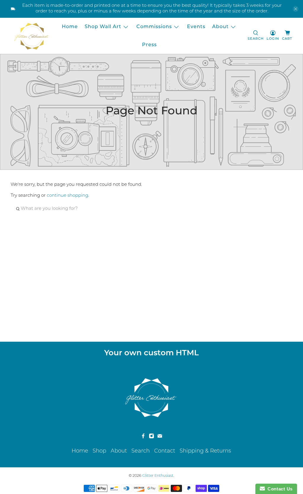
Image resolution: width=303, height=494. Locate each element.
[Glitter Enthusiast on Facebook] (143, 437)
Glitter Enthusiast (157, 476)
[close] (296, 9)
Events (196, 27)
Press (149, 45)
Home (70, 27)
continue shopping (67, 196)
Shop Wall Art (103, 27)
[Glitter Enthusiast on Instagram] (151, 437)
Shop (99, 451)
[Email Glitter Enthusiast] (159, 437)
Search (140, 451)
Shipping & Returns (205, 451)
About (220, 27)
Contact (164, 451)
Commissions (154, 27)
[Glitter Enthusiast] (31, 36)
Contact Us (279, 488)
